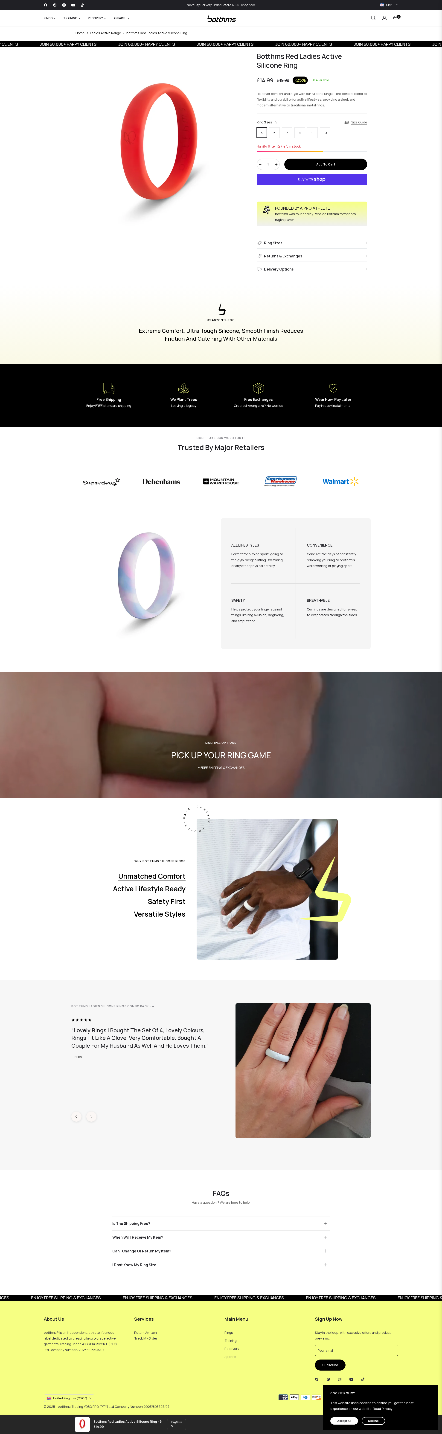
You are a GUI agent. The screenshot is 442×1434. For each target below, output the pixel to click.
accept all (344, 1421)
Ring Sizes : (267, 122)
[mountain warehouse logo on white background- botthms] (221, 481)
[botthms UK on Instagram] (341, 1379)
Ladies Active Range (105, 33)
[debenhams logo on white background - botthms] (161, 481)
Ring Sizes (176, 1422)
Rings (228, 1332)
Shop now (248, 5)
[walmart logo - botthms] (340, 481)
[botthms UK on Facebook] (318, 1379)
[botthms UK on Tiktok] (364, 1379)
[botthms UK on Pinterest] (329, 1379)
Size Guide (359, 122)
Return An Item (145, 1332)
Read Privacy (382, 1408)
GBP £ (390, 5)
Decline (373, 1421)
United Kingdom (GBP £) (70, 1398)
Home (80, 33)
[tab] (157, 876)
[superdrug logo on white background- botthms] (101, 481)
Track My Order (145, 1338)
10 (325, 133)
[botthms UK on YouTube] (352, 1379)
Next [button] (91, 1117)
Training (230, 1340)
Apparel (230, 1356)
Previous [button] (76, 1117)
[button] (373, 18)
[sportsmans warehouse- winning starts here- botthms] (281, 481)
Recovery (231, 1348)
